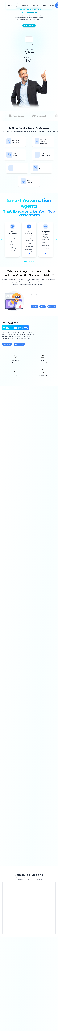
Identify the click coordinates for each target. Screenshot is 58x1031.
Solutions (25, 5)
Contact (51, 5)
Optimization (51, 306)
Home (10, 5)
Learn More (6, 344)
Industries (35, 5)
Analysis (43, 306)
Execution (34, 306)
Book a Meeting (29, 25)
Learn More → (12, 254)
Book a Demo (19, 344)
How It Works (17, 5)
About (44, 5)
